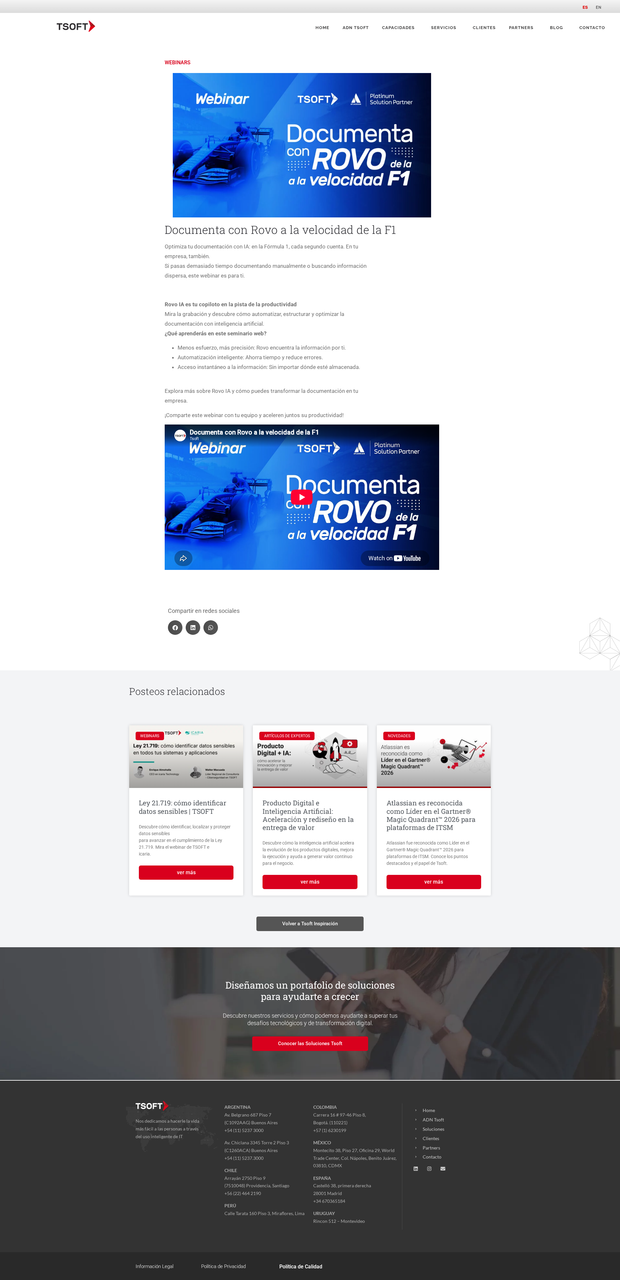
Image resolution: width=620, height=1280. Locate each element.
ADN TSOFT (356, 27)
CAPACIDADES (398, 27)
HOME (322, 27)
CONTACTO (592, 27)
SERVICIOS (443, 27)
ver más (186, 872)
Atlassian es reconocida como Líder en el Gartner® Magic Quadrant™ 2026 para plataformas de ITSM (431, 815)
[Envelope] (443, 1168)
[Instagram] (429, 1168)
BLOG (556, 27)
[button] (175, 627)
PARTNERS (521, 27)
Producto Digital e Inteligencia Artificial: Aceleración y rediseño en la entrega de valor (308, 815)
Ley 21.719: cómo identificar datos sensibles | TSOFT (182, 806)
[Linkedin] (415, 1168)
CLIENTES (484, 27)
